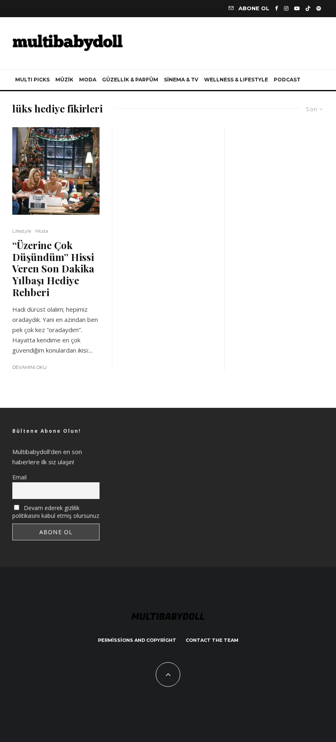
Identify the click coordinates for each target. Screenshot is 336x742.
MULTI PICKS (32, 79)
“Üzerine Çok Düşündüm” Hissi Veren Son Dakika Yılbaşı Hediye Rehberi (53, 268)
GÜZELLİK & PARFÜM (130, 79)
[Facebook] (276, 8)
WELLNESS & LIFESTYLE (236, 79)
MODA (87, 79)
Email (19, 477)
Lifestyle (21, 231)
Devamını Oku (29, 367)
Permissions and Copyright (137, 640)
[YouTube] (296, 8)
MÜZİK (64, 79)
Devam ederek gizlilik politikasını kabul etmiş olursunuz (55, 511)
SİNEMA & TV (181, 79)
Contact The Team (212, 640)
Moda (41, 231)
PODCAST (287, 79)
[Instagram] (286, 8)
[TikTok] (307, 8)
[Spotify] (318, 8)
